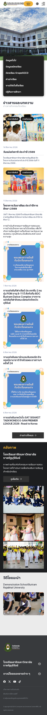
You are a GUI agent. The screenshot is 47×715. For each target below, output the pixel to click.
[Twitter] (9, 681)
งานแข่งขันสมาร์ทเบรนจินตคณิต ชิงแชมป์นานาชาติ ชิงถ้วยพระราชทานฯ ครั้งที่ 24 (22, 360)
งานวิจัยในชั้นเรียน (15, 85)
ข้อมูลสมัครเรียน (13, 66)
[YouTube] (14, 681)
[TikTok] (20, 681)
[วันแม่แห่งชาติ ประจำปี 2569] (23, 115)
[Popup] (37, 4)
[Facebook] (4, 681)
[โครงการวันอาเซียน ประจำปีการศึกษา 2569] (23, 169)
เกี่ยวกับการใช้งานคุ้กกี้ (10, 694)
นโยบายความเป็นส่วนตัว (11, 689)
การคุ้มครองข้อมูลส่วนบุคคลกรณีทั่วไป (15, 698)
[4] (16, 3)
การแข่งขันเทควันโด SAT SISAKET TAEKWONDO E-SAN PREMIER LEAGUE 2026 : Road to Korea (21, 420)
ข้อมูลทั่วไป (11, 60)
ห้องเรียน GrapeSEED (17, 73)
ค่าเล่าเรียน (11, 79)
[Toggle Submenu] (39, 664)
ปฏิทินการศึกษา (13, 91)
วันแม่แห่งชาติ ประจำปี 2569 (19, 151)
